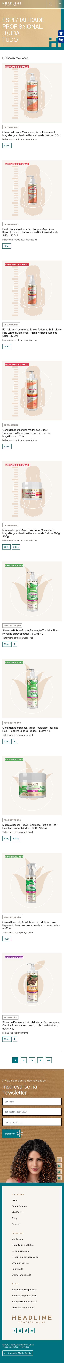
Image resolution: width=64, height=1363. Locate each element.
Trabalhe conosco (22, 1307)
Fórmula (16, 1268)
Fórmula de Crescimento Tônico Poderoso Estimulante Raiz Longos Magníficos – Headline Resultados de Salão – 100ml (32, 332)
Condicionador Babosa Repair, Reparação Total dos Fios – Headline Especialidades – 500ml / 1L (30, 729)
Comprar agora (20, 1274)
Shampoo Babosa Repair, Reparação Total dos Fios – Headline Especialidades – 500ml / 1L (31, 632)
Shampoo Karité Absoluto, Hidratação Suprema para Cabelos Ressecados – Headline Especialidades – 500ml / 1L (30, 1025)
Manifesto (17, 1212)
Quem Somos (19, 1206)
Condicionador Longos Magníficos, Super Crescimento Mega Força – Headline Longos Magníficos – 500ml (26, 433)
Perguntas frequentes (24, 1289)
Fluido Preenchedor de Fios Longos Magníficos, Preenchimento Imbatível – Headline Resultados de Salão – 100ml (30, 232)
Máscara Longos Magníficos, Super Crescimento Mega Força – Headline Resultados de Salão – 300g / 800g (31, 533)
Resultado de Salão (23, 1245)
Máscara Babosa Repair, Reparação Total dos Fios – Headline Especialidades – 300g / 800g (30, 826)
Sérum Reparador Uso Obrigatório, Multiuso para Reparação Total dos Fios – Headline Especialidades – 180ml (31, 925)
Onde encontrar (20, 1262)
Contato (16, 1224)
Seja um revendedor (23, 1301)
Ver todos (17, 1239)
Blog (14, 1218)
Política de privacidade (24, 1295)
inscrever (10, 1133)
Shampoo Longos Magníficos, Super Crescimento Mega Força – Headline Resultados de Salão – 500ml (31, 133)
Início (15, 1200)
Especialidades (20, 1251)
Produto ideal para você (25, 1256)
